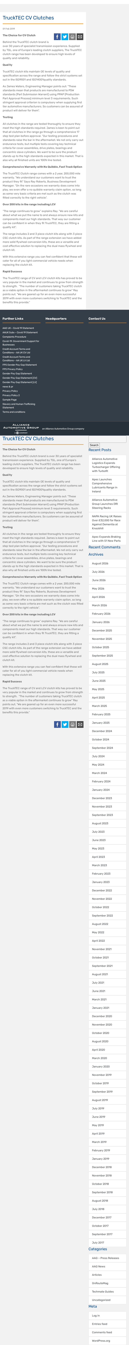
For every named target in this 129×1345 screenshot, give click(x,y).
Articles (97, 1274)
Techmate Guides (103, 1291)
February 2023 (101, 873)
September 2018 (102, 1192)
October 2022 (100, 907)
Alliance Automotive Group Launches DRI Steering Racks (105, 503)
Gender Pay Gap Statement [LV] (20, 382)
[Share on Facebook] (57, 36)
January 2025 (101, 722)
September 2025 (102, 655)
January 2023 (101, 882)
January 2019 (100, 1158)
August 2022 (100, 924)
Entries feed (99, 1324)
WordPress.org (101, 1340)
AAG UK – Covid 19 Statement (18, 328)
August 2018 (100, 1200)
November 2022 (102, 898)
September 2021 (102, 965)
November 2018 (102, 1175)
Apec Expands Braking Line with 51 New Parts (106, 538)
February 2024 (101, 781)
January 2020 (101, 1066)
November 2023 (102, 806)
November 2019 (102, 1075)
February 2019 (101, 1150)
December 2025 (102, 630)
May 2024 (98, 764)
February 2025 (101, 714)
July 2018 (98, 1209)
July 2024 (98, 756)
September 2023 (102, 815)
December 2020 (102, 1016)
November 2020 (102, 1024)
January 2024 (101, 789)
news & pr (8, 386)
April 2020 (98, 1049)
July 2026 (98, 571)
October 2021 (100, 957)
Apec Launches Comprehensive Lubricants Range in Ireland (104, 485)
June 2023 (99, 840)
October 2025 (100, 647)
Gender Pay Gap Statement (17, 373)
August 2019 (100, 1100)
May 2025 (98, 689)
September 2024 (102, 747)
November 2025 (102, 638)
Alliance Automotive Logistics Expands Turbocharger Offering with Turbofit (106, 465)
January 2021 (100, 1007)
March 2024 (99, 773)
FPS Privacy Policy (13, 369)
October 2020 (100, 1033)
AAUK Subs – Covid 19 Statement (20, 332)
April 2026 (98, 597)
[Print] (72, 36)
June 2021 (98, 991)
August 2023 (100, 823)
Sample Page (10, 399)
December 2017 (101, 1217)
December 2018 (102, 1167)
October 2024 (100, 739)
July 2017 (98, 1242)
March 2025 (99, 706)
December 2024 (102, 731)
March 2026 (99, 605)
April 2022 (98, 940)
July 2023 (98, 831)
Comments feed (102, 1332)
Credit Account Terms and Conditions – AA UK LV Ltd (16, 359)
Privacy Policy (10, 391)
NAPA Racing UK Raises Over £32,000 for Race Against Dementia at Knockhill (106, 522)
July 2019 (98, 1108)
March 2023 (99, 865)
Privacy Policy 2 (11, 395)
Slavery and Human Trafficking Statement (19, 406)
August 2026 (100, 563)
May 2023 (98, 848)
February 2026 (101, 613)
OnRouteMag (100, 1283)
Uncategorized (101, 1300)
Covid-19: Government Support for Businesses (21, 343)
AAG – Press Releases (105, 1258)
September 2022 (102, 915)
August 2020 (100, 1041)
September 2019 (102, 1091)
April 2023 (98, 856)
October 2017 (100, 1225)
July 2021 (98, 982)
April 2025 (98, 697)
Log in (96, 1315)
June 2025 (99, 680)
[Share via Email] (80, 36)
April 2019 (98, 1133)
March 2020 (99, 1058)
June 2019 (98, 1116)
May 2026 (98, 588)
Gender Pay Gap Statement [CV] (20, 377)
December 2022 (102, 890)
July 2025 (98, 672)
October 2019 (100, 1083)
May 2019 (98, 1125)
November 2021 (102, 949)
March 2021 (99, 999)
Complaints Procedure (14, 336)
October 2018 (100, 1184)
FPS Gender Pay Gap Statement (20, 364)
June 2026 (99, 580)
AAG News (98, 1266)
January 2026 (101, 622)
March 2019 (99, 1142)
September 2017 (102, 1234)
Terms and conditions (14, 412)
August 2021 (100, 974)
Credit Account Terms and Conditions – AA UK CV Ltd (16, 351)
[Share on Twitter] (64, 36)
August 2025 (100, 664)
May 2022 (98, 932)
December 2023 (102, 798)
